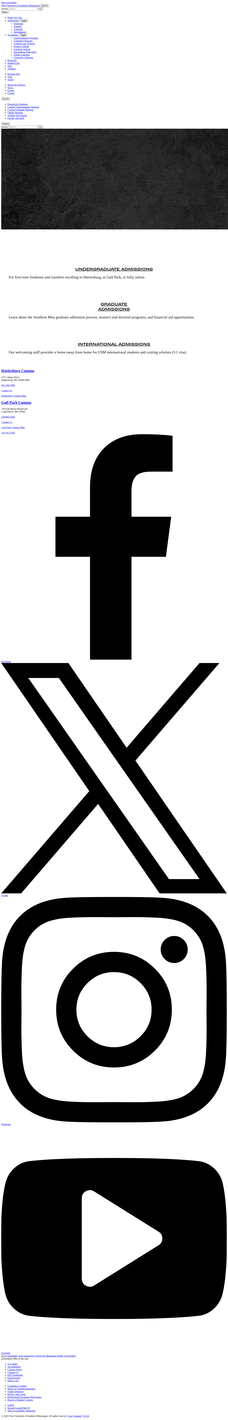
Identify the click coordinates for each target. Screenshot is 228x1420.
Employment (13, 1378)
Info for (5, 99)
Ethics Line (13, 1380)
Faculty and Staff (15, 118)
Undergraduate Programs (26, 38)
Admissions (13, 20)
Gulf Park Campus (16, 402)
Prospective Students (17, 104)
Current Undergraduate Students (23, 107)
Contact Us (6, 390)
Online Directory (15, 1391)
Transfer (18, 26)
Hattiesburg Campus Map (13, 396)
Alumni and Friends (17, 115)
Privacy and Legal (16, 1394)
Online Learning (22, 54)
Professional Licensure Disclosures (24, 1397)
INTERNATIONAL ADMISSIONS (114, 344)
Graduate (18, 29)
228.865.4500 (8, 417)
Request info (13, 74)
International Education (25, 52)
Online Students (15, 112)
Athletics (11, 68)
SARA (10, 1405)
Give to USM (8, 432)
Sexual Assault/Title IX (18, 1408)
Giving (10, 93)
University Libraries (23, 57)
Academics (12, 35)
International (20, 32)
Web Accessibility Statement (21, 1410)
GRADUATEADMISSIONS (114, 306)
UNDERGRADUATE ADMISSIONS (114, 268)
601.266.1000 (8, 385)
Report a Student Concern (20, 1400)
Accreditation (14, 1366)
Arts (9, 66)
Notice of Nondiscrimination (21, 1388)
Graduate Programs (23, 41)
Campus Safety (14, 1369)
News (10, 87)
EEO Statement (15, 1375)
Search (5, 124)
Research (11, 60)
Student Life (13, 63)
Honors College (21, 46)
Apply (10, 79)
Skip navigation (9, 2)
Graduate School (22, 49)
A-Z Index (12, 1364)
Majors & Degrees (16, 85)
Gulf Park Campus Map (13, 427)
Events (10, 90)
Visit (9, 76)
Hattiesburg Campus (17, 371)
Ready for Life (14, 17)
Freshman (18, 23)
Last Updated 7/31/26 (78, 1416)
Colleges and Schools (24, 43)
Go (40, 9)
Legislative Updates (17, 1386)
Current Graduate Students (20, 110)
